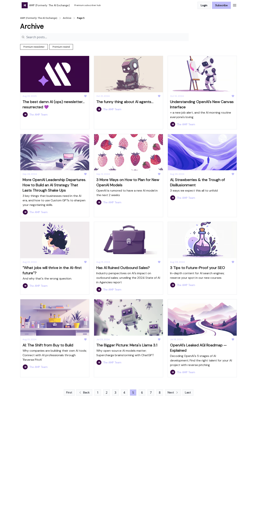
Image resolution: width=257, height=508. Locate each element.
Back (86, 392)
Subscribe (221, 5)
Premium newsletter (34, 46)
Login (204, 5)
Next (171, 392)
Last (188, 392)
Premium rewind (61, 46)
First (69, 392)
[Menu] (234, 5)
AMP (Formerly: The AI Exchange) (38, 18)
